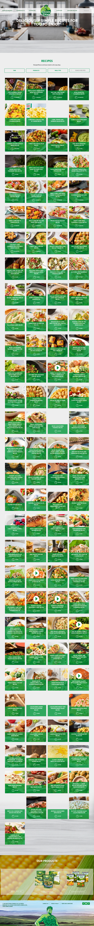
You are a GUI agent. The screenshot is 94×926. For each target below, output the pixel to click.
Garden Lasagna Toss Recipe (36, 657)
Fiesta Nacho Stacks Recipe (57, 146)
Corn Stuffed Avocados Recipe (79, 120)
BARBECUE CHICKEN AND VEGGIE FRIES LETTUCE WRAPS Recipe (14, 374)
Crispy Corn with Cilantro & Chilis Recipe (79, 221)
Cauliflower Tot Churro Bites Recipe (15, 734)
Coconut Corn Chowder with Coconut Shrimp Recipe (15, 246)
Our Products (20, 10)
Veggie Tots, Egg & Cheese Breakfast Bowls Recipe (79, 400)
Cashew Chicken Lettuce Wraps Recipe (15, 144)
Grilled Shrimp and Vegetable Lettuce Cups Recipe (79, 657)
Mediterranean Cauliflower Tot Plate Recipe (58, 528)
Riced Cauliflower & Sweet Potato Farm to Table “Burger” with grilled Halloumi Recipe (15, 425)
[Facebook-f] (83, 903)
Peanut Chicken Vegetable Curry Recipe (36, 606)
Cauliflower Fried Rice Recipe (15, 709)
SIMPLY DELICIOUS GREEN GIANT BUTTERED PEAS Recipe (36, 169)
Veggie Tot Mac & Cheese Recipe (57, 401)
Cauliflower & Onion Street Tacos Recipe (15, 93)
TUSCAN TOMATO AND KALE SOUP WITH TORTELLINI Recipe (58, 297)
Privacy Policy (55, 903)
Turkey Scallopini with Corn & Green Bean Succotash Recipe (57, 374)
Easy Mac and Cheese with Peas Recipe (57, 93)
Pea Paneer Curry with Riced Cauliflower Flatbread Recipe (15, 609)
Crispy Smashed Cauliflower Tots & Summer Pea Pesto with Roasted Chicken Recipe (14, 631)
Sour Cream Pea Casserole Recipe (79, 93)
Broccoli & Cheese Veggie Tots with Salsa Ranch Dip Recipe (79, 785)
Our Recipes (32, 10)
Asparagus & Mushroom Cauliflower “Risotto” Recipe (79, 760)
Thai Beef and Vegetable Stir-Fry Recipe (36, 375)
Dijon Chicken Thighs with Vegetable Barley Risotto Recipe (36, 631)
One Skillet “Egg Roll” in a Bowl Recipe (79, 555)
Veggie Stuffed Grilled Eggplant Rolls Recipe (15, 401)
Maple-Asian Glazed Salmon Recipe (36, 529)
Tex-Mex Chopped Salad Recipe (79, 503)
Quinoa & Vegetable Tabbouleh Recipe (57, 606)
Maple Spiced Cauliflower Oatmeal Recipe (15, 528)
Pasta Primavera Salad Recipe (58, 580)
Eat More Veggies (72, 10)
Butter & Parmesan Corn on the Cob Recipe (58, 247)
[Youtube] (86, 903)
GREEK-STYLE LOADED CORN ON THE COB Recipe (36, 349)
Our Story (59, 10)
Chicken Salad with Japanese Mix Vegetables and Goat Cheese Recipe (15, 760)
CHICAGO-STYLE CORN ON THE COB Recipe (57, 349)
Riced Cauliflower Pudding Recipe (58, 426)
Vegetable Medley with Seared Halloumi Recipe (79, 170)
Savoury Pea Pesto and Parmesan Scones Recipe (79, 452)
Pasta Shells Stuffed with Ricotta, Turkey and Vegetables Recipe (79, 580)
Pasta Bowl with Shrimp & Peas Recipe (36, 580)
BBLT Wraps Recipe (36, 787)
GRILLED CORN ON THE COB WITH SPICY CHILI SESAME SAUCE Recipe (15, 272)
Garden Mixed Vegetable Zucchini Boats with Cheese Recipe (57, 657)
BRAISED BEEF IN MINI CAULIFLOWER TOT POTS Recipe (79, 349)
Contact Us (45, 903)
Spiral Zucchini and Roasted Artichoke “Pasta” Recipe (79, 477)
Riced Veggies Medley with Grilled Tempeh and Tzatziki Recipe (36, 451)
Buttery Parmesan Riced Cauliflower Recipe (79, 811)
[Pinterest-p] (88, 903)
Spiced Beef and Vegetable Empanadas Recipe (58, 477)
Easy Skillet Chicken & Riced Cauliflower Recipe (58, 632)
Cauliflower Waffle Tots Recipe (57, 734)
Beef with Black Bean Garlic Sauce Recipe (57, 786)
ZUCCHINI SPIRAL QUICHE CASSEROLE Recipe (57, 272)
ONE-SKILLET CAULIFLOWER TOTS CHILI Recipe (79, 247)
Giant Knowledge (7, 10)
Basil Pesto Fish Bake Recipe (15, 786)
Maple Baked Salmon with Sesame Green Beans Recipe (79, 682)
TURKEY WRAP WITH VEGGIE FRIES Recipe (79, 298)
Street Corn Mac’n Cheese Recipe (15, 221)
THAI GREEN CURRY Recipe (15, 325)
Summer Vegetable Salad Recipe (36, 503)
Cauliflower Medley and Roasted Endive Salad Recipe (58, 708)
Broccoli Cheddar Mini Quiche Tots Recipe (14, 811)
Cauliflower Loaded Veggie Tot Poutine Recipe (36, 708)
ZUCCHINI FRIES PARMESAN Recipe (79, 272)
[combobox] (14, 70)
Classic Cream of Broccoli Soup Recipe (58, 760)
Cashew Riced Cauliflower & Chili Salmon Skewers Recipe (14, 837)
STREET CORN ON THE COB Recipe (36, 324)
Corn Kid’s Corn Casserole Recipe (14, 120)
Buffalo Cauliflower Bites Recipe (57, 811)
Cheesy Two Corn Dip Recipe (36, 247)
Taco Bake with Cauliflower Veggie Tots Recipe (57, 506)
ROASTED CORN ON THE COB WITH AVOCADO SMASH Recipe (79, 323)
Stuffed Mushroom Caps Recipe (79, 195)
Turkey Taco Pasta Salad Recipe (36, 144)
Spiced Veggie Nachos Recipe (58, 221)
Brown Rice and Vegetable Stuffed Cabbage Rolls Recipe (36, 811)
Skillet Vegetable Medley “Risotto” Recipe (36, 478)
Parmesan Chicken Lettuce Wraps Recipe (15, 580)
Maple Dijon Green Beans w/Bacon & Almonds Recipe (36, 92)
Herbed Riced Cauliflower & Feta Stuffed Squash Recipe (36, 682)
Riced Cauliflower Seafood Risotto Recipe (79, 426)
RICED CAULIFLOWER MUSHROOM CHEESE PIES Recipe (15, 349)
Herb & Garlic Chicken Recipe (15, 683)
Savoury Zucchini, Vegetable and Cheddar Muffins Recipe (14, 477)
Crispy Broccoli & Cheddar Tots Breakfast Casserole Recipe (79, 605)
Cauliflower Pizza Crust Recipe (79, 709)
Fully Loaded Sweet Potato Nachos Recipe (15, 657)
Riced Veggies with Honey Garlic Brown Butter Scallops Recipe (57, 451)
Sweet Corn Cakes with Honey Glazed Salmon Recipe (57, 195)
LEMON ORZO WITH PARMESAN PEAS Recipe (15, 170)
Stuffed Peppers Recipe (15, 504)
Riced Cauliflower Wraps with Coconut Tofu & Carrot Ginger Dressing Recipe (15, 451)
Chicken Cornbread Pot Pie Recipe (79, 734)
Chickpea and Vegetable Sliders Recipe (36, 760)
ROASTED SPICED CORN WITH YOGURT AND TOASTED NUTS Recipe (58, 323)
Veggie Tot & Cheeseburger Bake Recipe (36, 400)
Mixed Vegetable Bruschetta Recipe (58, 555)
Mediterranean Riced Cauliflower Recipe (15, 555)
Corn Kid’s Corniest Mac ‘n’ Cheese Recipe (36, 120)
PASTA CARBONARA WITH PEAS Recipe (57, 170)
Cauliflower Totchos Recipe (36, 734)
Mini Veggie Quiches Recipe (36, 555)
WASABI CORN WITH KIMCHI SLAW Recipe (15, 298)
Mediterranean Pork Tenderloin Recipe (79, 529)
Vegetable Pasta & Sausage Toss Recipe (79, 375)
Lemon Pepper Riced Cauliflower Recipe (57, 683)
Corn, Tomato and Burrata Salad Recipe (57, 120)
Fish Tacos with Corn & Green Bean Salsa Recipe (79, 632)
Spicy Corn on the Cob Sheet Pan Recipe (36, 221)
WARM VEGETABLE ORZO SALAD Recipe (36, 298)
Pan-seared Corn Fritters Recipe (14, 195)
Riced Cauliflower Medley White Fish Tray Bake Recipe (36, 426)
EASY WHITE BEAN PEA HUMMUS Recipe (79, 144)
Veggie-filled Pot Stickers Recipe (36, 195)
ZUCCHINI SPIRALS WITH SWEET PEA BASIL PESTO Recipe (36, 272)
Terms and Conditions (67, 903)
